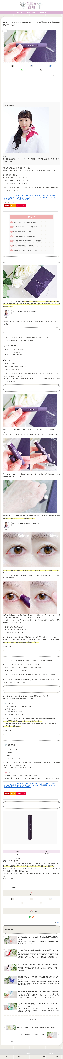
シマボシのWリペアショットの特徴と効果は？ (25, 222)
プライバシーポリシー (31, 1053)
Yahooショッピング (21, 205)
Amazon (13, 205)
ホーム (11, 1053)
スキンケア (7, 887)
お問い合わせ (52, 1053)
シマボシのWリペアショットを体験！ (22, 231)
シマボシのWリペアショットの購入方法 (23, 245)
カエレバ (12, 202)
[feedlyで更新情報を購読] (30, 916)
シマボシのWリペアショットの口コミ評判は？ (25, 227)
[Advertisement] (31, 88)
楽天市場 (7, 205)
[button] (41, 70)
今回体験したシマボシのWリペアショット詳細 (25, 250)
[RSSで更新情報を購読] (33, 916)
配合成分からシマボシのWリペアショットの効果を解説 (27, 241)
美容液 (14, 887)
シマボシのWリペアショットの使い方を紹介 (24, 236)
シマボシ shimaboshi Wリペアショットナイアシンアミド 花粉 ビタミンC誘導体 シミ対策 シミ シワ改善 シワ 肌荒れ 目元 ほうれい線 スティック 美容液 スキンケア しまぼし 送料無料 (30, 197)
